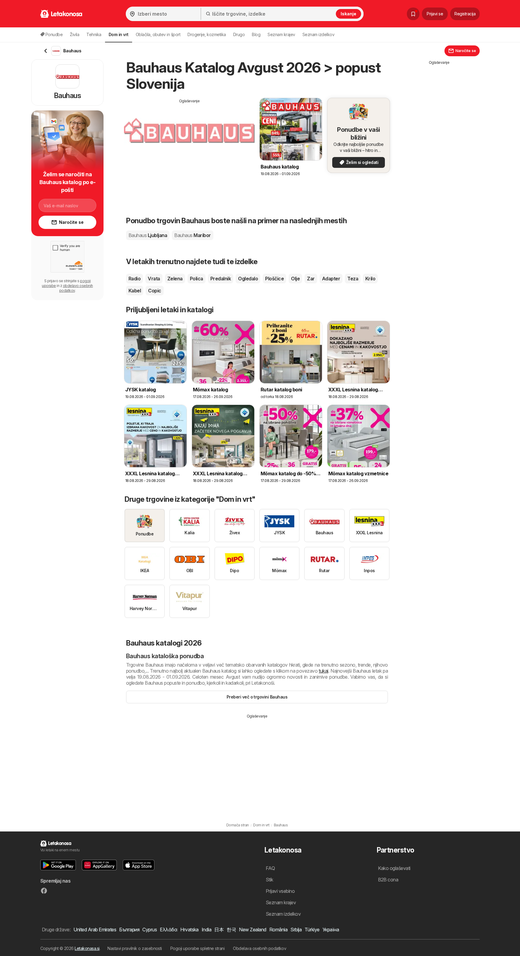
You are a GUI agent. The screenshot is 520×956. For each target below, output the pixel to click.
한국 (231, 930)
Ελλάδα (168, 930)
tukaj (323, 671)
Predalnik (220, 279)
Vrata (154, 279)
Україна (331, 930)
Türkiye (312, 930)
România (278, 930)
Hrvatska (189, 930)
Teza (352, 279)
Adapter (331, 279)
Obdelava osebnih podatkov (259, 948)
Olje (295, 279)
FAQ (270, 868)
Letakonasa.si (87, 948)
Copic (154, 291)
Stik (269, 880)
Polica (196, 279)
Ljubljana (147, 235)
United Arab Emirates (94, 930)
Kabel (134, 291)
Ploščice (274, 279)
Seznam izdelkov (318, 34)
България (129, 930)
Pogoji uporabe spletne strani (197, 948)
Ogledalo (248, 279)
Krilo (370, 279)
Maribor (192, 235)
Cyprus (149, 930)
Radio (134, 279)
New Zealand (252, 930)
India (206, 930)
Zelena (175, 279)
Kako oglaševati (394, 868)
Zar (310, 279)
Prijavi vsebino (280, 891)
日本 (219, 930)
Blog (256, 34)
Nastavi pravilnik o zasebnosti (134, 948)
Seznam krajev (281, 34)
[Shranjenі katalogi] (413, 14)
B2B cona (388, 880)
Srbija (296, 930)
